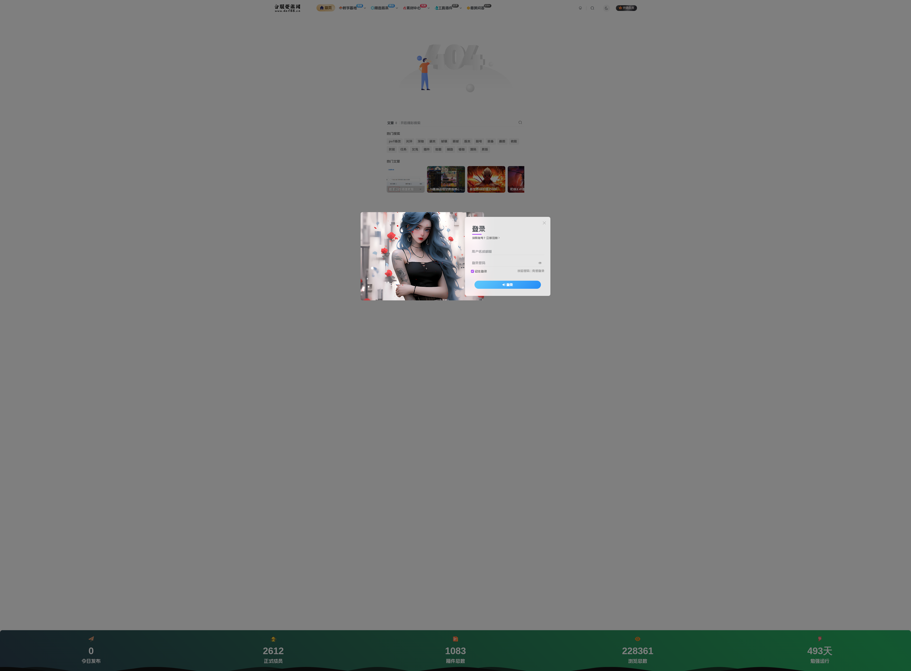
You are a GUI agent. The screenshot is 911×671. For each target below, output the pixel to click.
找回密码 (523, 270)
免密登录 (538, 270)
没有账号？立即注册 (485, 238)
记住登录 (481, 271)
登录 (509, 284)
